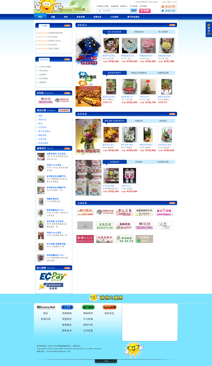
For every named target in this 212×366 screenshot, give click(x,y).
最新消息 (109, 313)
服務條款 (67, 325)
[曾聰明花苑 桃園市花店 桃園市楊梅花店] (61, 103)
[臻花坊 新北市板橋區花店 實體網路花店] (45, 103)
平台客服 (133, 6)
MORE (67, 93)
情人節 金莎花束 (115, 32)
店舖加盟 (114, 6)
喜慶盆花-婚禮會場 (139, 73)
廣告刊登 (88, 325)
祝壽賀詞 (42, 82)
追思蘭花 (139, 162)
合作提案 (88, 330)
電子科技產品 (44, 131)
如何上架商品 (54, 49)
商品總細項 (64, 110)
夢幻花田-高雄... (128, 145)
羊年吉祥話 (53, 37)
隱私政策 (67, 330)
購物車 (209, 29)
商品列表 (168, 6)
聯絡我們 (88, 313)
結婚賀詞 (42, 75)
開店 (45, 313)
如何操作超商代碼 (56, 33)
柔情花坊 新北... (109, 145)
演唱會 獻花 (139, 32)
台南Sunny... (126, 186)
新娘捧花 (163, 121)
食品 (40, 123)
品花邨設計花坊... (165, 145)
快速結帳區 (43, 143)
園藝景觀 (42, 135)
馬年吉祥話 (43, 71)
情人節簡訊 (43, 78)
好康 (146, 10)
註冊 (99, 6)
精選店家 (46, 319)
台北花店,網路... (109, 186)
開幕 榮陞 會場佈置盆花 (115, 121)
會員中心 (124, 6)
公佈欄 (44, 26)
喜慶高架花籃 (163, 73)
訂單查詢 (143, 6)
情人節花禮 (163, 32)
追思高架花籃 (163, 162)
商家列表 (168, 11)
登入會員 (105, 6)
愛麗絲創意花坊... (128, 56)
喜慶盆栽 (139, 121)
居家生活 (42, 119)
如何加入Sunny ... (55, 41)
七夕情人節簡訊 (45, 67)
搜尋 (134, 11)
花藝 (40, 116)
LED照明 (42, 127)
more (67, 148)
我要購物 (67, 313)
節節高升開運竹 (114, 73)
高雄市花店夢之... (110, 56)
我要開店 (67, 319)
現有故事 (44, 60)
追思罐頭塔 (114, 162)
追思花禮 (42, 139)
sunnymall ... (54, 45)
